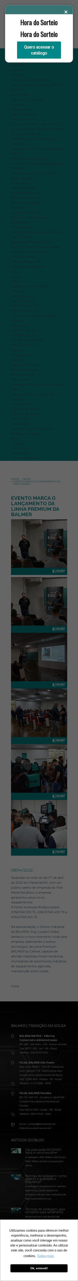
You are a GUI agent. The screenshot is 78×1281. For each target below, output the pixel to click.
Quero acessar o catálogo (39, 50)
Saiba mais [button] (45, 1256)
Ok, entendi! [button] (39, 1268)
